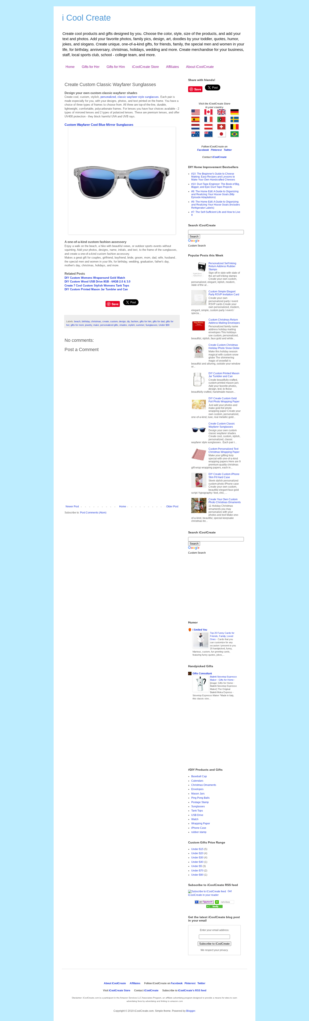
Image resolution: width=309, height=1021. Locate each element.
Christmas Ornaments (203, 785)
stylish (131, 325)
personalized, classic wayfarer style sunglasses (129, 96)
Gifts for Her (90, 67)
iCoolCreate (219, 157)
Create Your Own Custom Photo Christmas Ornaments (225, 501)
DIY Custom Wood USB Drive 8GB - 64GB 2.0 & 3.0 (97, 281)
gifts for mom (77, 325)
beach (77, 321)
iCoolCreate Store (145, 67)
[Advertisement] (121, 473)
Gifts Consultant (202, 673)
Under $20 (197, 853)
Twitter (228, 150)
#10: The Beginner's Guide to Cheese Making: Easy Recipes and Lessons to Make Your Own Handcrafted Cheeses (213, 176)
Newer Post (72, 506)
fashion (134, 321)
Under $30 (197, 857)
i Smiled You (200, 629)
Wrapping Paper (200, 823)
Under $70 (197, 870)
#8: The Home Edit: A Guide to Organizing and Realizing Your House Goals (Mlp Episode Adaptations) (215, 194)
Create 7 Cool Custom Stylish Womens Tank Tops (97, 285)
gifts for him (145, 321)
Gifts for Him (116, 67)
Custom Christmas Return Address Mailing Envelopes (224, 321)
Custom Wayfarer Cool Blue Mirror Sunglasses (99, 124)
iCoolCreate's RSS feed (192, 990)
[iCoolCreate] (204, 903)
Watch (194, 819)
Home (70, 67)
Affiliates (172, 67)
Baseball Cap (199, 776)
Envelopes (197, 789)
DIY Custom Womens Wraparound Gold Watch (95, 277)
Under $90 (164, 325)
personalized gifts (109, 325)
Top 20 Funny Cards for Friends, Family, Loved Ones (222, 636)
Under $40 (197, 862)
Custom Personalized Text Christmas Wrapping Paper (224, 450)
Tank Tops (197, 810)
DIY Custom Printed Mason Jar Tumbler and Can (96, 289)
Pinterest (216, 150)
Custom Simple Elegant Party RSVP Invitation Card (224, 293)
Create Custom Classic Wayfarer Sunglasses (222, 425)
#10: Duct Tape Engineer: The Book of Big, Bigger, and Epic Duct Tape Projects (215, 185)
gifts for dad (159, 321)
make (96, 325)
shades (123, 325)
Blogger (190, 1010)
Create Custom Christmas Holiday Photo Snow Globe (224, 346)
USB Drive (197, 815)
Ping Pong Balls (200, 797)
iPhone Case (198, 827)
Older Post (172, 506)
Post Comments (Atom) (93, 512)
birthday (86, 321)
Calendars (197, 780)
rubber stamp (198, 832)
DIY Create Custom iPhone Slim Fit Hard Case (224, 476)
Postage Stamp (200, 802)
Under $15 (197, 849)
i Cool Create (86, 17)
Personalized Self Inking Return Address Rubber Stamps (222, 266)
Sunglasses (151, 325)
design (122, 321)
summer (140, 325)
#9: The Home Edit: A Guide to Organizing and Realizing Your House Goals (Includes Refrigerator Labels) (215, 204)
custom (114, 321)
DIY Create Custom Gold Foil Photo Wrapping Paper (224, 400)
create (105, 321)
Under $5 (196, 866)
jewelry (88, 325)
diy (128, 321)
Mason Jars (198, 793)
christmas (96, 321)
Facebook (203, 150)
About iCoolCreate (200, 67)
